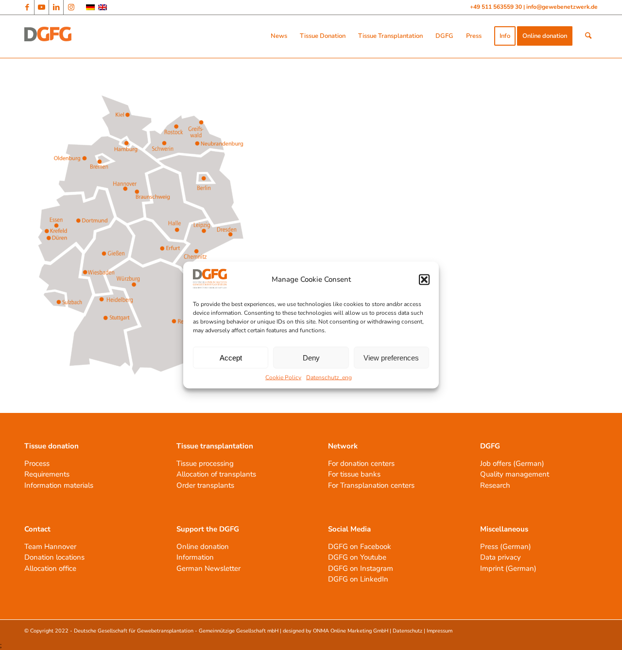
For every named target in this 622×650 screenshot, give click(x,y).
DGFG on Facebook (359, 546)
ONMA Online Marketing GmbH (350, 630)
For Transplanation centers (371, 485)
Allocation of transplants (216, 474)
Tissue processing (205, 463)
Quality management (514, 474)
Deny (311, 357)
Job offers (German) (512, 463)
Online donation (202, 546)
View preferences (391, 357)
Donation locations (54, 557)
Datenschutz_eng (329, 377)
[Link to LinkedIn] (56, 7)
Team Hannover (50, 546)
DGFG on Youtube (357, 557)
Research (495, 485)
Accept (231, 357)
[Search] (588, 36)
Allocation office (50, 568)
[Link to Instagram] (71, 7)
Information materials (58, 485)
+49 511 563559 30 (496, 7)
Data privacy (500, 557)
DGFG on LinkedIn (358, 579)
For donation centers (361, 463)
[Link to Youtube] (42, 7)
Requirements (46, 474)
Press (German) (505, 546)
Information (195, 557)
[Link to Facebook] (27, 7)
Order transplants (205, 485)
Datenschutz (407, 630)
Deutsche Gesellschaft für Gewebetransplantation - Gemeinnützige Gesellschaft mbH (176, 630)
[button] (424, 279)
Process (37, 463)
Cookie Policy (283, 377)
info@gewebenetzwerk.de (562, 7)
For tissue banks (354, 474)
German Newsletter (208, 568)
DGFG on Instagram (360, 568)
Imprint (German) (508, 568)
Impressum (439, 630)
